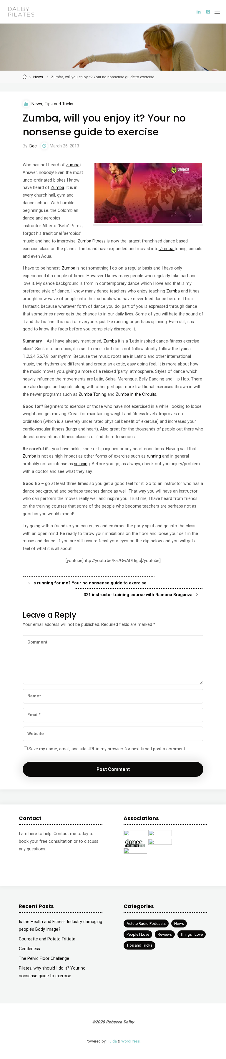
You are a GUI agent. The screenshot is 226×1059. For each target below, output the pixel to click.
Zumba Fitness (92, 241)
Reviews (165, 934)
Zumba (72, 164)
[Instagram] (208, 12)
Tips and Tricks (59, 104)
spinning (82, 463)
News (38, 77)
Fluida (111, 1041)
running (154, 456)
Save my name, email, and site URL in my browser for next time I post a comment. (107, 749)
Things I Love (191, 934)
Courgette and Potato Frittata (47, 939)
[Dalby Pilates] (21, 11)
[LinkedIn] (198, 12)
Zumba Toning (93, 394)
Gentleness (29, 948)
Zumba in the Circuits (136, 394)
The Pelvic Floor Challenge (44, 958)
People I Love (138, 934)
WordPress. (131, 1041)
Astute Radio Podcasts (146, 923)
